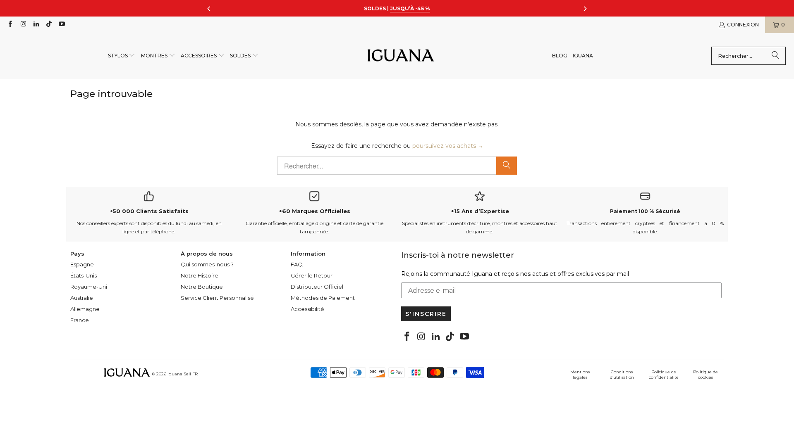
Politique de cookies (705, 374)
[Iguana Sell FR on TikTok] (48, 24)
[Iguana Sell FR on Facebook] (9, 24)
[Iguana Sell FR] (401, 56)
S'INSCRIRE (426, 314)
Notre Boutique (202, 286)
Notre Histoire (199, 275)
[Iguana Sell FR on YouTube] (61, 24)
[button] (122, 56)
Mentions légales (580, 374)
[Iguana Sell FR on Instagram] (22, 24)
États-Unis (83, 275)
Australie (81, 297)
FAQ (297, 264)
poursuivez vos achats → (447, 145)
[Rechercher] (775, 56)
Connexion (743, 24)
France (79, 320)
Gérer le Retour (311, 275)
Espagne (82, 264)
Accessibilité (307, 309)
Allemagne (85, 309)
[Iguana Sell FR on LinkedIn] (35, 24)
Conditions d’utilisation (622, 374)
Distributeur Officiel (317, 286)
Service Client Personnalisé (217, 297)
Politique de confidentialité (664, 374)
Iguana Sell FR (182, 374)
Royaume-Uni (88, 286)
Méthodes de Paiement (323, 297)
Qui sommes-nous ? (207, 264)
